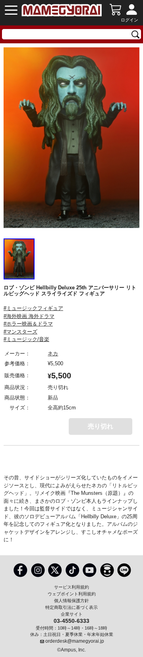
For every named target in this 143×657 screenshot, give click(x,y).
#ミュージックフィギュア (33, 308)
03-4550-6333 (71, 620)
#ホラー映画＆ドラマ (28, 324)
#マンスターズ (20, 332)
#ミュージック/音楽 (26, 339)
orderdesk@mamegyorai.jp (74, 641)
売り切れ (100, 426)
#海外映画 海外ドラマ (29, 316)
